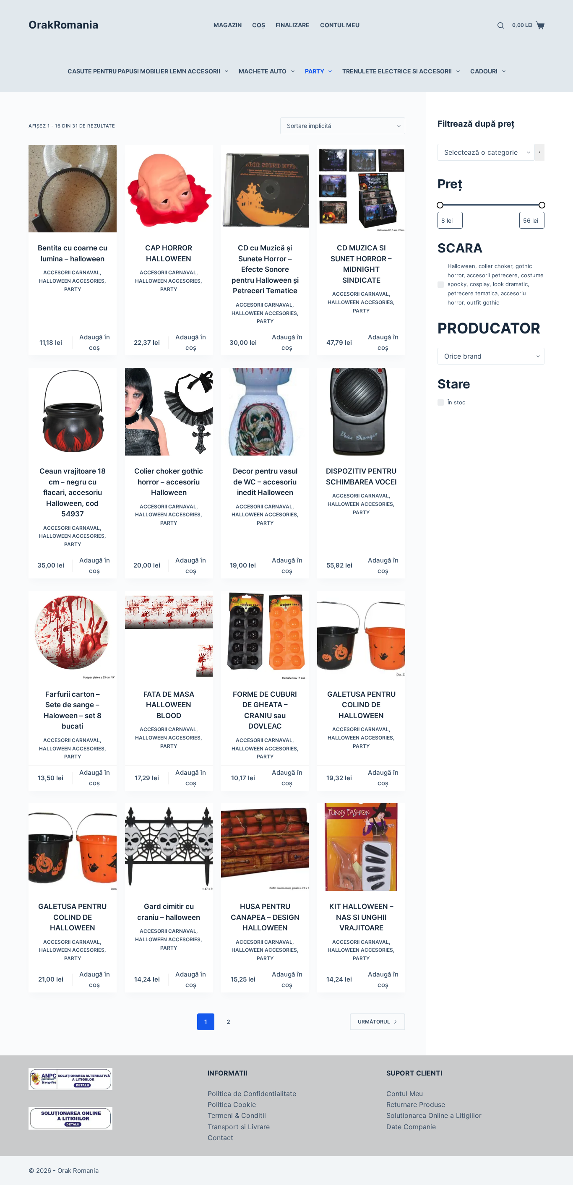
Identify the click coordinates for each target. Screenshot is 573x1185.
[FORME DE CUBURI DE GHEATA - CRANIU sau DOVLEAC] (265, 635)
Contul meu (339, 25)
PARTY (314, 71)
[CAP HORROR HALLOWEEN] (169, 188)
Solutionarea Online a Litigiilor (434, 1115)
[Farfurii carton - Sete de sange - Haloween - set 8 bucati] (72, 635)
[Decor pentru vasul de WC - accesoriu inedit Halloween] (265, 412)
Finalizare (293, 25)
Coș (258, 25)
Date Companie (411, 1126)
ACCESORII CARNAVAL (71, 272)
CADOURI (483, 71)
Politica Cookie (232, 1104)
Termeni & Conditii (237, 1115)
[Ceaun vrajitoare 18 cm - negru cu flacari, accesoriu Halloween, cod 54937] (72, 412)
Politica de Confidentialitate (252, 1093)
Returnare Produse (415, 1104)
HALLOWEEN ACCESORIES (71, 281)
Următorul (374, 1021)
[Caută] (500, 25)
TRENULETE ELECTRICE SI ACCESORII (397, 71)
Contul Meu (404, 1093)
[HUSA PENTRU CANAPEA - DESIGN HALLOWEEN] (265, 847)
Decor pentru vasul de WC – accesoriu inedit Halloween (265, 482)
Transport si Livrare (239, 1126)
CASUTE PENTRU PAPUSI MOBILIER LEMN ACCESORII (144, 71)
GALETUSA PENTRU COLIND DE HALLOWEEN (361, 705)
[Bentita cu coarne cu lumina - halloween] (72, 188)
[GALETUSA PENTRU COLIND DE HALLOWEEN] (361, 635)
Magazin (228, 25)
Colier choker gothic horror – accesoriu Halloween (168, 482)
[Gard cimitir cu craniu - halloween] (169, 847)
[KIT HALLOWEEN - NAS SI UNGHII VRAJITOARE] (361, 847)
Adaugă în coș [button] (94, 342)
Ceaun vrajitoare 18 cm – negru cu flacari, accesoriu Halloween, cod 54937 (72, 492)
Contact (220, 1137)
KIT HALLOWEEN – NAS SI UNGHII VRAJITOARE (361, 917)
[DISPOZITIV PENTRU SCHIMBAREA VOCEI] (361, 412)
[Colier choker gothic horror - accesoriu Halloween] (169, 412)
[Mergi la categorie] (539, 152)
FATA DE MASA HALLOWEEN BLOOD (168, 705)
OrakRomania (64, 24)
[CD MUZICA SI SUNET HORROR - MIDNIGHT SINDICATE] (361, 188)
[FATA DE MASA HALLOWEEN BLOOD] (169, 635)
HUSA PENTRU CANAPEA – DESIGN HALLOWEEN (265, 917)
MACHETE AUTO (262, 71)
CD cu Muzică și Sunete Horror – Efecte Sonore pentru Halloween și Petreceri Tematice (265, 269)
